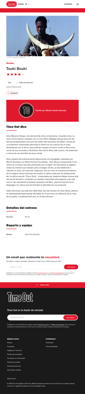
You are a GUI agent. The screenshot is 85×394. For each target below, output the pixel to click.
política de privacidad (57, 273)
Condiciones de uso (14, 366)
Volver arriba (44, 285)
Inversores (10, 347)
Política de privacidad (14, 354)
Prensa (9, 343)
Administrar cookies (14, 370)
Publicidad (49, 343)
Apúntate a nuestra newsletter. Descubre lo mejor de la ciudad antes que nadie (33, 261)
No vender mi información (16, 358)
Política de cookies (13, 362)
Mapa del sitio (11, 379)
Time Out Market (51, 347)
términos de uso (43, 273)
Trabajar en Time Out (14, 350)
